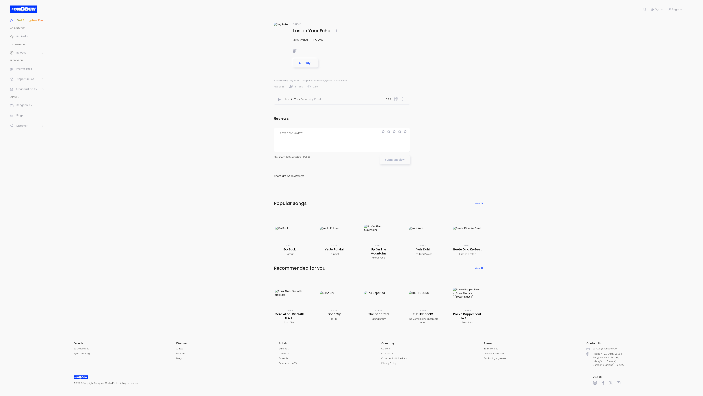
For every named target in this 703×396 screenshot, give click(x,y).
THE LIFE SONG (423, 314)
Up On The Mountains (378, 251)
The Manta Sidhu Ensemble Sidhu (423, 320)
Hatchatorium (378, 318)
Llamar (289, 254)
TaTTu (334, 318)
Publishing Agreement (496, 358)
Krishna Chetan (467, 254)
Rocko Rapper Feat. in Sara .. (467, 316)
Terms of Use (491, 348)
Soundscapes (81, 348)
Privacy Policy (388, 363)
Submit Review (395, 160)
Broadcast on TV (288, 363)
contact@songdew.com (606, 348)
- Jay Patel (314, 99)
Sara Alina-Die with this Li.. (289, 316)
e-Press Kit (284, 348)
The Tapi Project (423, 254)
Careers (385, 348)
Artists (179, 348)
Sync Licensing (82, 353)
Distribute (284, 353)
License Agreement (494, 353)
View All (479, 203)
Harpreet (334, 254)
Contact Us (387, 353)
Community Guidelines (394, 358)
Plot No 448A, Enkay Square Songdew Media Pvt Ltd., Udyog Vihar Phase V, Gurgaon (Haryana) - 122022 (608, 359)
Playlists (180, 353)
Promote (283, 358)
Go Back (289, 249)
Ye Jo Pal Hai (334, 249)
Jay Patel (301, 40)
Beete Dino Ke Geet (467, 249)
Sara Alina (289, 322)
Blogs (179, 358)
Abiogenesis (378, 257)
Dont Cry (334, 314)
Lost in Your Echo (296, 99)
